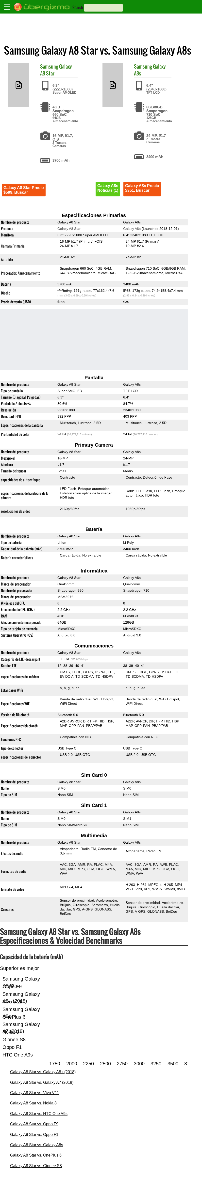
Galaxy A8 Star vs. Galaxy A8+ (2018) (43, 1072)
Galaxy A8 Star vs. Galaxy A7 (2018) (41, 1082)
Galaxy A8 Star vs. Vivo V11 (34, 1093)
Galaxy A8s (132, 229)
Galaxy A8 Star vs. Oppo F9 (34, 1124)
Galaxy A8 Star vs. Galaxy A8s (36, 1145)
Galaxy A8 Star (69, 229)
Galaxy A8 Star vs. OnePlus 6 (36, 1155)
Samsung (49, 66)
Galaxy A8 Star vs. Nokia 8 (33, 1103)
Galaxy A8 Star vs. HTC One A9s (38, 1114)
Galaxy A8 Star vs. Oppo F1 (34, 1134)
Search (77, 7)
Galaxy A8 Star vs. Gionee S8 (36, 1166)
